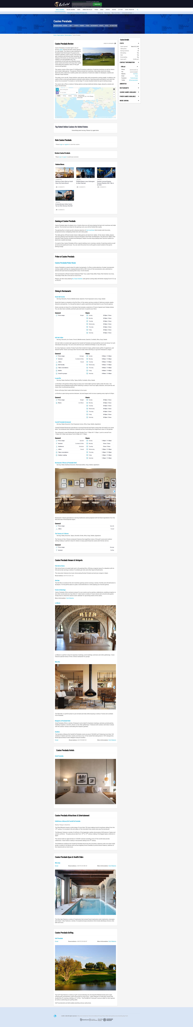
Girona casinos (68, 35)
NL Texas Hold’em (77, 278)
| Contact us (85, 1016)
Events (76, 25)
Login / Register (129, 9)
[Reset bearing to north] (114, 97)
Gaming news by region (127, 13)
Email (56, 740)
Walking (70, 95)
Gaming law (100, 13)
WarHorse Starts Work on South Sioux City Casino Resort (64, 182)
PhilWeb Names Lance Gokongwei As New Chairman (85, 182)
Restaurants (94, 25)
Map (71, 25)
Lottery (120, 9)
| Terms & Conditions (93, 1016)
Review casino (58, 25)
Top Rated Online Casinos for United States (71, 127)
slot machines (90, 230)
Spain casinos (60, 35)
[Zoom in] (114, 92)
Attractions (113, 25)
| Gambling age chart (123, 1016)
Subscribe (97, 4)
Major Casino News (116, 13)
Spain (60, 49)
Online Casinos (71, 9)
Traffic (58, 95)
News (78, 9)
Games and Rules (87, 9)
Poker (96, 9)
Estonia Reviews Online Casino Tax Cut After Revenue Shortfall (80, 13)
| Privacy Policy (101, 1016)
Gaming (82, 25)
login (61, 144)
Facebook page (134, 78)
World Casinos (60, 9)
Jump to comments (109, 43)
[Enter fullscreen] (114, 89)
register (66, 144)
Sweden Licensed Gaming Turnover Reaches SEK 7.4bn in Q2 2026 (105, 183)
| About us (79, 1016)
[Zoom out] (114, 94)
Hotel (106, 25)
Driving (64, 95)
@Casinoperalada (133, 80)
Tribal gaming (107, 13)
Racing (114, 9)
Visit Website (70, 598)
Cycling (75, 95)
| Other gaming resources (111, 1016)
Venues (101, 25)
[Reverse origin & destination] (59, 91)
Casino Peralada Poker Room (65, 263)
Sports (108, 9)
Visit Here (135, 73)
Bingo (101, 9)
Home (55, 35)
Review (65, 25)
